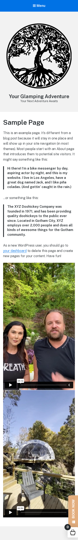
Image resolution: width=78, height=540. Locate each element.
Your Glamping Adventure (39, 96)
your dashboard (15, 251)
